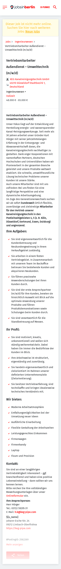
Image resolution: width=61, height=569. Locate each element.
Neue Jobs (32, 31)
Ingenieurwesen (24, 41)
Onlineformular (15, 495)
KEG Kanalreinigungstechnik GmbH (29, 79)
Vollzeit (10, 95)
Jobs (8, 41)
